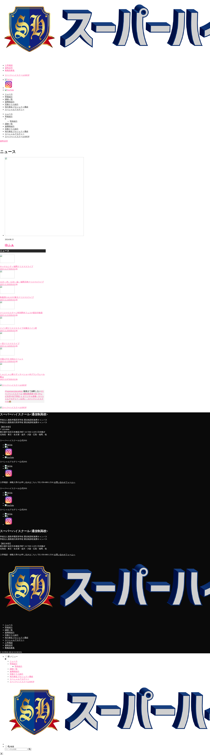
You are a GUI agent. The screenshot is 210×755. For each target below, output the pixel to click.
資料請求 (9, 68)
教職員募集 (10, 70)
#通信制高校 (28, 394)
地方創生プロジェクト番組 (16, 638)
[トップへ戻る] (1, 753)
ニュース (9, 625)
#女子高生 (15, 396)
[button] (29, 749)
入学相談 (9, 65)
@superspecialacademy (14, 391)
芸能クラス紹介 (11, 635)
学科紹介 (18, 666)
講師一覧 (9, 630)
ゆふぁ (9, 245)
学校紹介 (9, 627)
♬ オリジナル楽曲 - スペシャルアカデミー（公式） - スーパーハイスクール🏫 (24, 398)
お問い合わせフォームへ (64, 482)
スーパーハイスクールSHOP (17, 75)
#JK (35, 394)
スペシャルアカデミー (14, 640)
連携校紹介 (10, 632)
